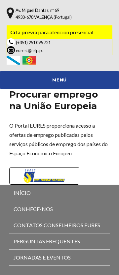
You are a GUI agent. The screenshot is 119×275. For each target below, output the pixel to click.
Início (22, 193)
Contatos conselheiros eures (57, 225)
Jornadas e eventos (42, 257)
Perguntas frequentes (47, 241)
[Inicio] (14, 59)
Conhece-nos (33, 209)
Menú (59, 79)
